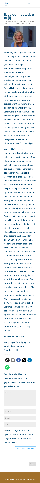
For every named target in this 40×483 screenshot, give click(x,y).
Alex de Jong (12, 21)
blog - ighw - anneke (23, 23)
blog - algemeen (9, 23)
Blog (32, 21)
